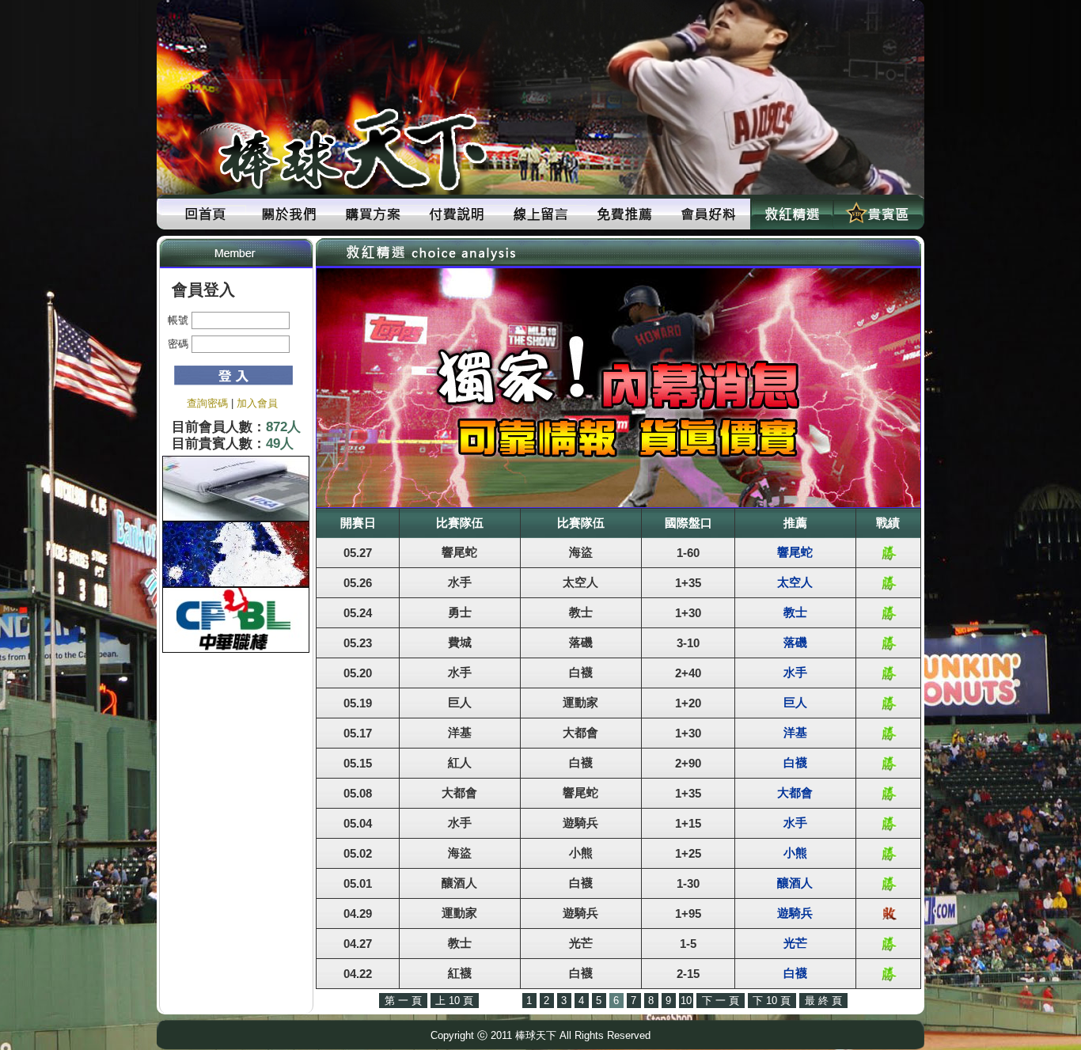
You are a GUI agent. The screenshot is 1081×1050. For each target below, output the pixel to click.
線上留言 (540, 214)
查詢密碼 (207, 403)
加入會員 (257, 403)
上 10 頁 (454, 1000)
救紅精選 (792, 214)
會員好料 (708, 214)
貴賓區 (876, 214)
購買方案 (373, 214)
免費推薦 (624, 214)
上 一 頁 (500, 1000)
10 (686, 1000)
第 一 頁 (403, 1000)
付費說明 (457, 214)
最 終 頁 (823, 1000)
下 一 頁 (720, 1000)
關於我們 (289, 214)
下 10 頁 (772, 1000)
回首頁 (205, 214)
